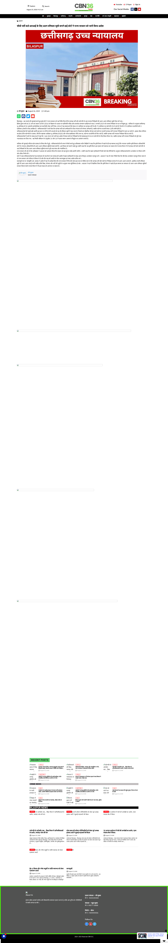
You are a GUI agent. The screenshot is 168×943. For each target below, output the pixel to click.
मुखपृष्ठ (49, 16)
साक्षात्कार (116, 16)
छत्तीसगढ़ (63, 16)
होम (43, 16)
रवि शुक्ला (30, 172)
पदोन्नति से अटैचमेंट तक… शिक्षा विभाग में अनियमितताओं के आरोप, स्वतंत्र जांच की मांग (46, 831)
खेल (91, 16)
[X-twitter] (135, 9)
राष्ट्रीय (70, 16)
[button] (43, 6)
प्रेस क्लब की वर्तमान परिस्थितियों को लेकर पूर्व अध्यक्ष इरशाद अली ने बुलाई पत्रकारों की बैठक (82, 831)
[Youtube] (139, 9)
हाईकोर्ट (124, 16)
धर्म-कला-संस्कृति (106, 16)
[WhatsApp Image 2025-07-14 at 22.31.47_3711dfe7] (74, 331)
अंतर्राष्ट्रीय (78, 16)
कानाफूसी (69, 869)
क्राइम (85, 16)
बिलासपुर (55, 16)
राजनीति (97, 16)
